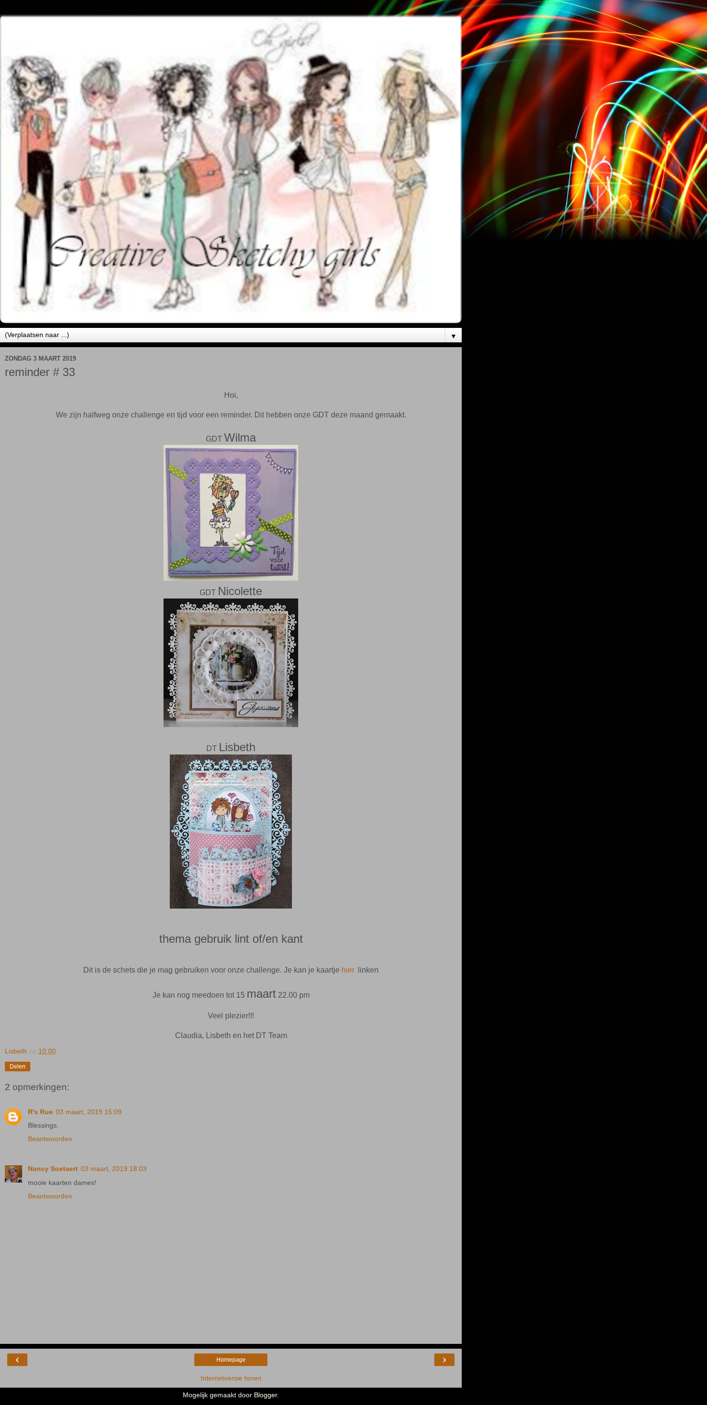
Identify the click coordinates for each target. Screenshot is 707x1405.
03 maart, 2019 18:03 (114, 1168)
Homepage (231, 1359)
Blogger (265, 1395)
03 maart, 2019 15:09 (89, 1112)
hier (347, 970)
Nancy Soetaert (53, 1168)
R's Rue (40, 1112)
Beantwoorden (50, 1139)
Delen (17, 1066)
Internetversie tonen (231, 1378)
